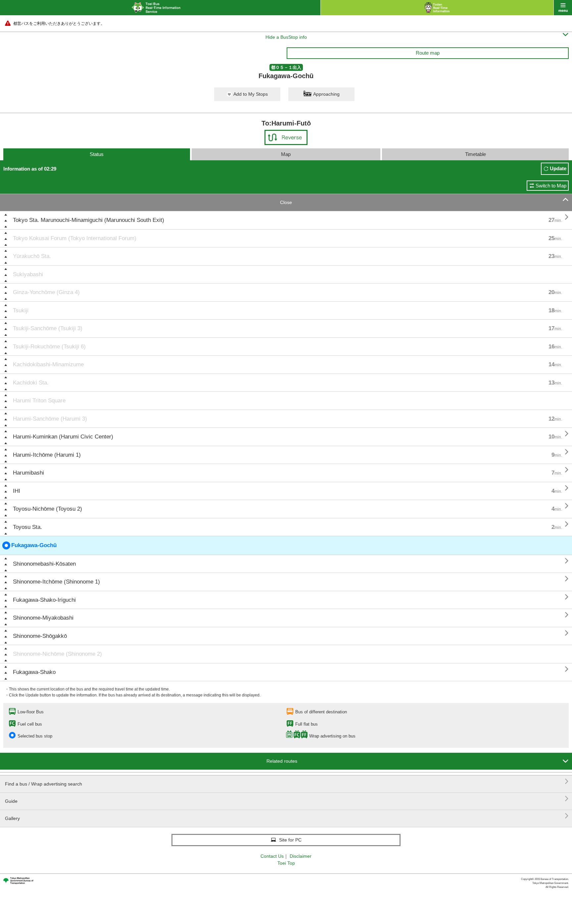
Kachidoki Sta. (31, 383)
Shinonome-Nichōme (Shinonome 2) (57, 654)
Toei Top (286, 863)
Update (558, 168)
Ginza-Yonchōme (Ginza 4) (46, 292)
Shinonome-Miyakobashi (43, 618)
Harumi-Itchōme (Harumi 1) (47, 455)
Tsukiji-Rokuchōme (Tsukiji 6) (49, 346)
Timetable (475, 154)
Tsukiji (20, 310)
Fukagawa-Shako (34, 672)
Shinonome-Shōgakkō (40, 636)
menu (563, 7)
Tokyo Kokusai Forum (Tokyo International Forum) (74, 238)
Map (286, 154)
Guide (287, 798)
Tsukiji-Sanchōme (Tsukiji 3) (47, 328)
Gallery (287, 816)
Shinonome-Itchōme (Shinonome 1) (56, 582)
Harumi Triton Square (39, 400)
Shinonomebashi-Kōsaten (44, 564)
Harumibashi (28, 473)
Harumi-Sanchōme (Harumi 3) (50, 419)
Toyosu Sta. (27, 527)
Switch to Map (551, 185)
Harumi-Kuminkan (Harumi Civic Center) (63, 437)
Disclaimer (300, 856)
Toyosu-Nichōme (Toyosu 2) (47, 509)
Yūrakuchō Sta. (32, 256)
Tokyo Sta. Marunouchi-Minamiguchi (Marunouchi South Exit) (88, 220)
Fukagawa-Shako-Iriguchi (44, 600)
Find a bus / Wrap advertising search (287, 781)
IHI (16, 491)
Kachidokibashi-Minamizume (48, 364)
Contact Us (272, 856)
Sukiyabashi (28, 274)
